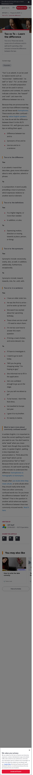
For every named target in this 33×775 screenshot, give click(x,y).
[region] (16, 761)
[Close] (29, 750)
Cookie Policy (7, 764)
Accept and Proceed (16, 771)
